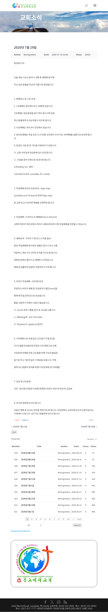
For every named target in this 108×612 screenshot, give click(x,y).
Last (79, 519)
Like (17, 420)
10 (68, 519)
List (14, 432)
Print (91, 420)
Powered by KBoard (20, 531)
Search (77, 525)
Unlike (25, 420)
